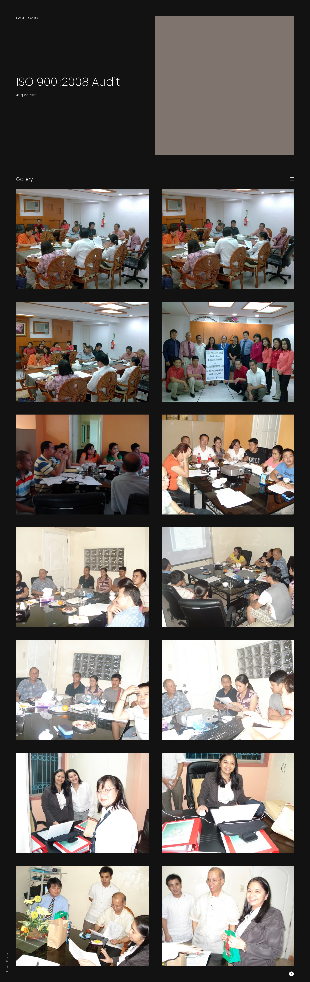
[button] (292, 179)
